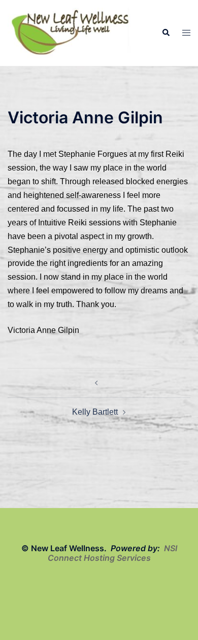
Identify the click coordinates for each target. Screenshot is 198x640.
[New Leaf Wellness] (70, 32)
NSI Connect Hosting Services (112, 553)
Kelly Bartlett (95, 412)
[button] (165, 33)
